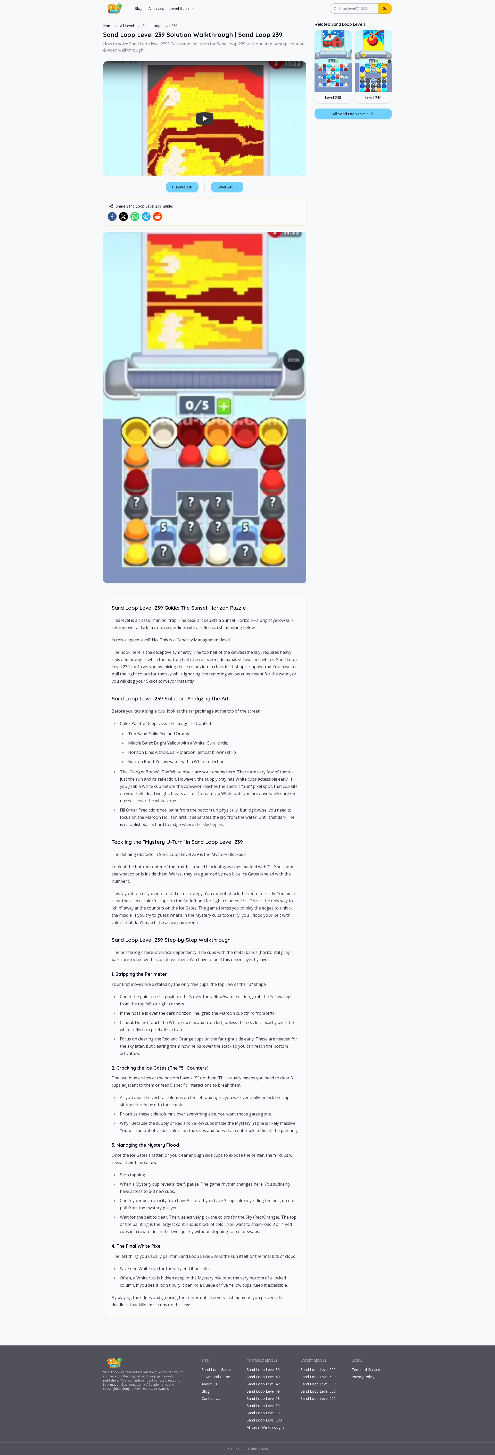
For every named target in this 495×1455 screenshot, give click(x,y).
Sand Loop (111, 1372)
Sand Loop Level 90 (263, 1412)
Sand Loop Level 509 (318, 1369)
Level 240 (225, 187)
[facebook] (112, 216)
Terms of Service (366, 1369)
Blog (138, 8)
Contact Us (211, 1398)
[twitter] (123, 216)
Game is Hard (258, 1449)
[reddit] (157, 216)
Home (108, 25)
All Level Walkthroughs (265, 1427)
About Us (209, 1384)
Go (385, 8)
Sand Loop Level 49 (263, 1391)
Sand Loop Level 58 (263, 1398)
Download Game (216, 1376)
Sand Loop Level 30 (263, 1369)
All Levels (156, 8)
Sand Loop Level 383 (264, 1420)
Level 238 (184, 187)
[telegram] (146, 216)
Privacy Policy (363, 1376)
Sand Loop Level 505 (318, 1398)
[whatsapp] (134, 216)
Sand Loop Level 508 (318, 1376)
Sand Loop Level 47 (263, 1384)
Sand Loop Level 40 (263, 1376)
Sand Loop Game (216, 1369)
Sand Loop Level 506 (318, 1391)
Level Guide (179, 8)
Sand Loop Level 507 (318, 1384)
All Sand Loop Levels (350, 113)
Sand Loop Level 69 (263, 1405)
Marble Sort (235, 1449)
